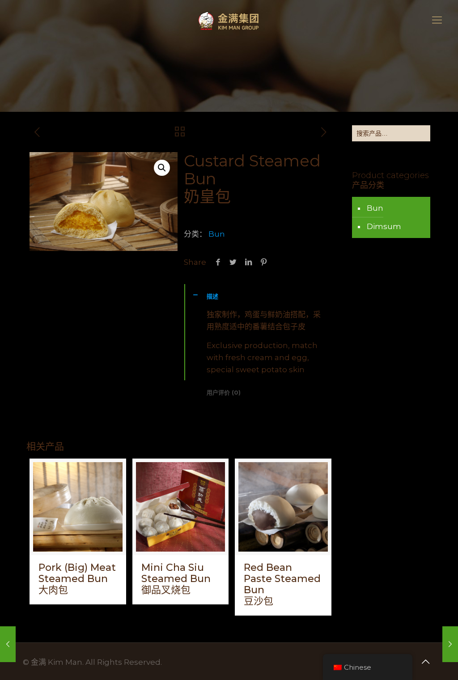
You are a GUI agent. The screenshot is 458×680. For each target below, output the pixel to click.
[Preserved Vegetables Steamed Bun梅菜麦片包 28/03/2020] (8, 644)
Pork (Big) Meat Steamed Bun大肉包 (77, 578)
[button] (162, 168)
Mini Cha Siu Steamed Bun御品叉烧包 (176, 578)
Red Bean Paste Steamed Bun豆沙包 (282, 584)
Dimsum (384, 226)
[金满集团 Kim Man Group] (229, 20)
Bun (216, 234)
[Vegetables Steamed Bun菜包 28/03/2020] (450, 644)
